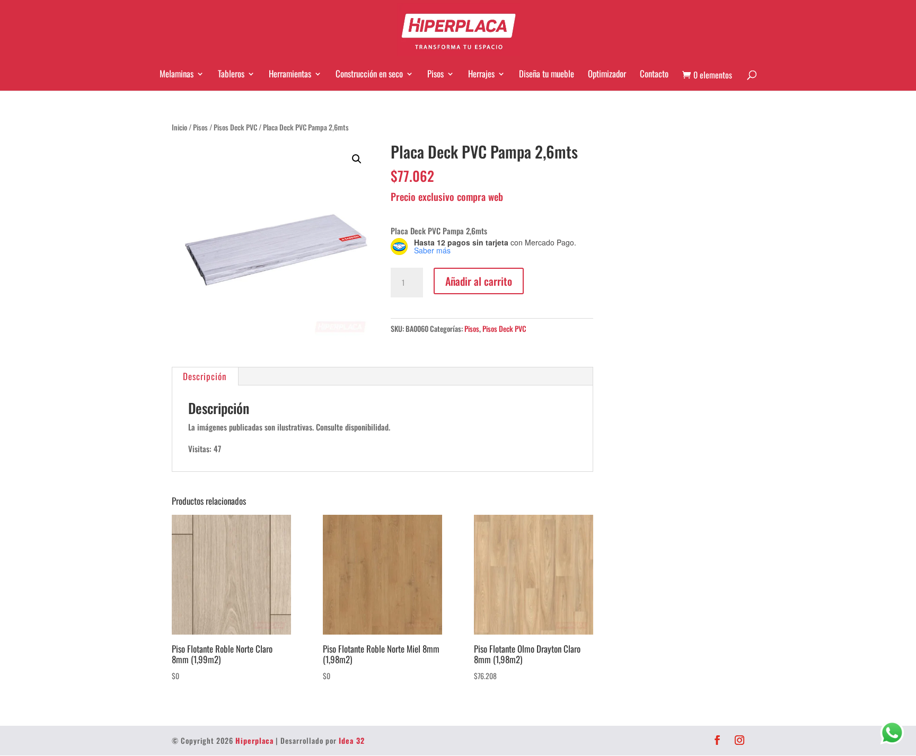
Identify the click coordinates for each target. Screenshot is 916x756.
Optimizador (607, 73)
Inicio (179, 127)
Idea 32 (352, 740)
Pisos (435, 73)
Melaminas (176, 73)
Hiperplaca (254, 740)
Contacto (654, 73)
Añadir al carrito (478, 281)
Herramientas (290, 73)
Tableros (231, 73)
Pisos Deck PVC (235, 127)
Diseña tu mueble (546, 73)
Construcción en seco (369, 73)
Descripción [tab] (204, 376)
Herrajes (481, 73)
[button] (356, 159)
